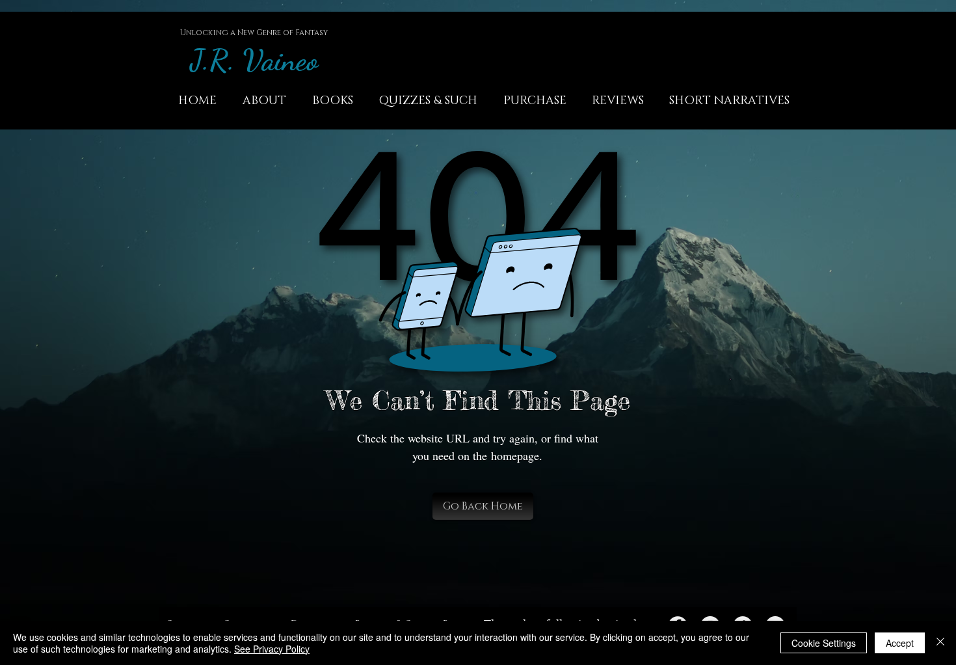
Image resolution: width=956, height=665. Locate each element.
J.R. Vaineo (254, 60)
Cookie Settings (823, 642)
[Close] (940, 643)
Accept (900, 642)
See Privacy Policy (272, 648)
